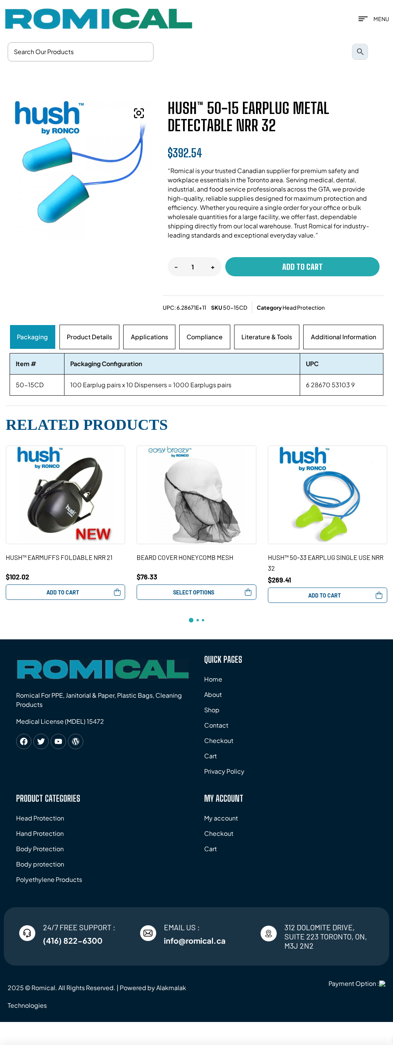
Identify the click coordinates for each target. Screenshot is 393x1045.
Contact (216, 725)
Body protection (40, 864)
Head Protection (303, 307)
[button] (139, 113)
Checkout (218, 740)
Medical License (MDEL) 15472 (60, 721)
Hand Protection (40, 833)
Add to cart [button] (62, 592)
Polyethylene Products (49, 879)
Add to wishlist (121, 449)
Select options (193, 592)
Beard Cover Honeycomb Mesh (185, 557)
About (213, 694)
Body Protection (40, 849)
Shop (212, 710)
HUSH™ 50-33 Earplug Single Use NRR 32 (325, 562)
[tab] (33, 337)
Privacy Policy (224, 771)
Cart (210, 756)
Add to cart (302, 266)
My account (221, 818)
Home (213, 679)
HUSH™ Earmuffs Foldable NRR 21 (59, 557)
